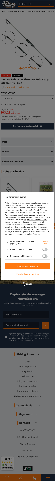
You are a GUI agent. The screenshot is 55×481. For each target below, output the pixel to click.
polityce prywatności (37, 215)
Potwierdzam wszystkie (27, 266)
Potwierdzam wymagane (27, 274)
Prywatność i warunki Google (35, 220)
